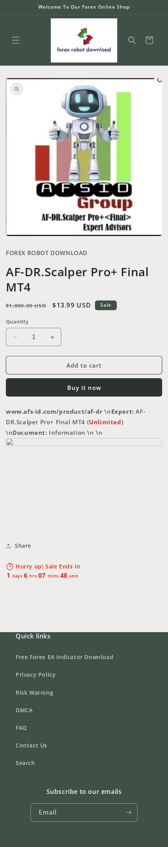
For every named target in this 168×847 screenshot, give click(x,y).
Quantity (17, 321)
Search (25, 763)
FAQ (21, 727)
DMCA (24, 710)
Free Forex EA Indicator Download (64, 657)
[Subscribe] (128, 812)
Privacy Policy (35, 674)
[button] (15, 40)
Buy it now (84, 387)
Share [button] (23, 545)
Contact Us (31, 745)
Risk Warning (34, 692)
